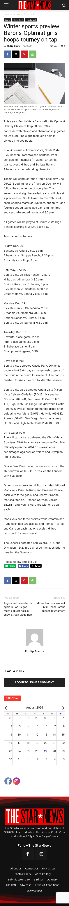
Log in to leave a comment (34, 682)
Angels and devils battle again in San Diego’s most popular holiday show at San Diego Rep (18, 608)
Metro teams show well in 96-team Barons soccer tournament (51, 607)
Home (7, 14)
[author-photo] (34, 646)
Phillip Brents (13, 45)
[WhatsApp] (32, 54)
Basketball (29, 14)
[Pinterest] (24, 54)
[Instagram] (41, 854)
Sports (16, 14)
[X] (16, 54)
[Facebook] (7, 54)
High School (31, 20)
